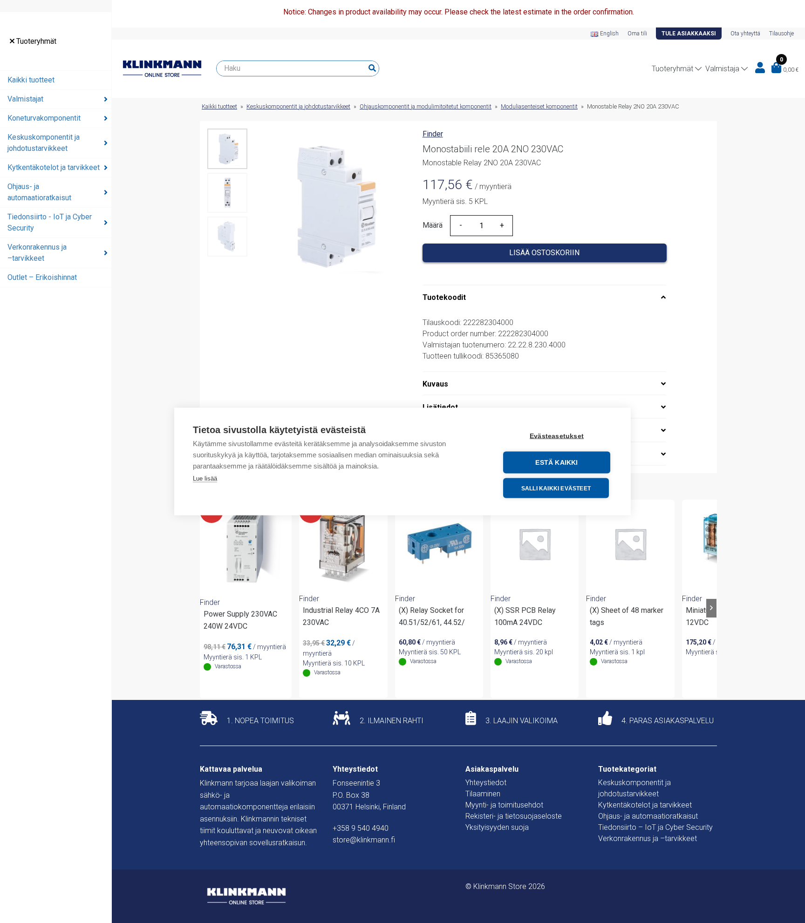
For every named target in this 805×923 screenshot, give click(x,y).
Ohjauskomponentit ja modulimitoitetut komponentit (425, 106)
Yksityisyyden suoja (497, 827)
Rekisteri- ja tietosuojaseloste (513, 816)
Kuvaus (435, 384)
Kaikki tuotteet (31, 79)
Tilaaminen (482, 793)
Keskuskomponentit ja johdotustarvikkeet (43, 143)
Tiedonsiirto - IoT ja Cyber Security (49, 222)
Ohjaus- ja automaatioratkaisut (39, 192)
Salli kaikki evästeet (556, 488)
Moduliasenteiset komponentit (539, 106)
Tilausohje (781, 33)
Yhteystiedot (485, 782)
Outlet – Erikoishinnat (42, 277)
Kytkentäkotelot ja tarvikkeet (53, 167)
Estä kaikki (556, 462)
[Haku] (372, 68)
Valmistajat (25, 99)
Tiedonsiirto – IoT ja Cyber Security (655, 827)
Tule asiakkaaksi (689, 33)
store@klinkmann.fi (364, 839)
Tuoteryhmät (35, 41)
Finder (433, 133)
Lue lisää (205, 478)
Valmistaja (722, 68)
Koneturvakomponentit (44, 118)
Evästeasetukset (557, 436)
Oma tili (637, 33)
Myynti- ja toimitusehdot (504, 805)
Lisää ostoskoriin (544, 252)
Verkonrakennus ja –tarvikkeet (37, 253)
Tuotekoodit (444, 297)
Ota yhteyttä (745, 33)
